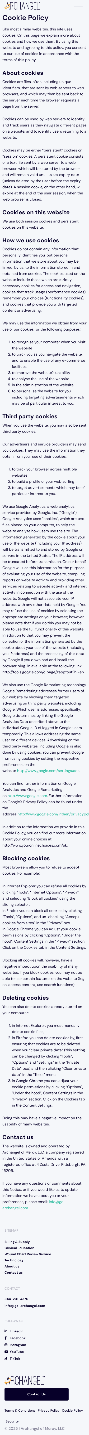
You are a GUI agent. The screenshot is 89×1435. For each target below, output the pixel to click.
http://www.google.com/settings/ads (48, 770)
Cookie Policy (72, 1410)
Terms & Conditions (20, 1410)
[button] (78, 6)
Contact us (14, 1272)
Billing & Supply (17, 1242)
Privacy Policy (49, 1410)
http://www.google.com (27, 795)
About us (12, 1266)
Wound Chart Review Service (28, 1254)
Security (12, 1421)
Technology (14, 1260)
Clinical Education (19, 1248)
